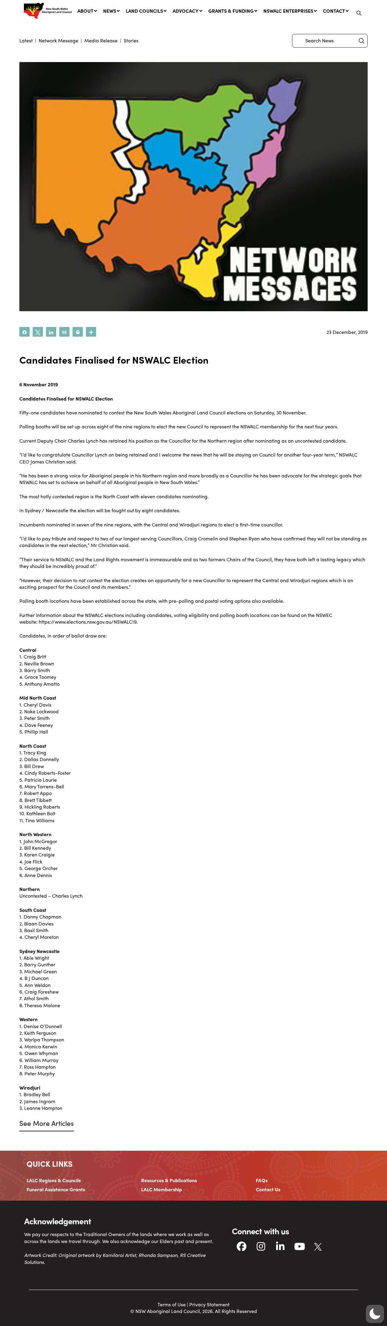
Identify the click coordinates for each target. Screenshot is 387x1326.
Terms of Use (172, 1304)
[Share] (24, 331)
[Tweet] (38, 331)
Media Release (101, 40)
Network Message (58, 40)
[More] (91, 331)
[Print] (78, 331)
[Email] (64, 331)
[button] (359, 13)
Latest (26, 40)
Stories (131, 40)
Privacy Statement (209, 1304)
